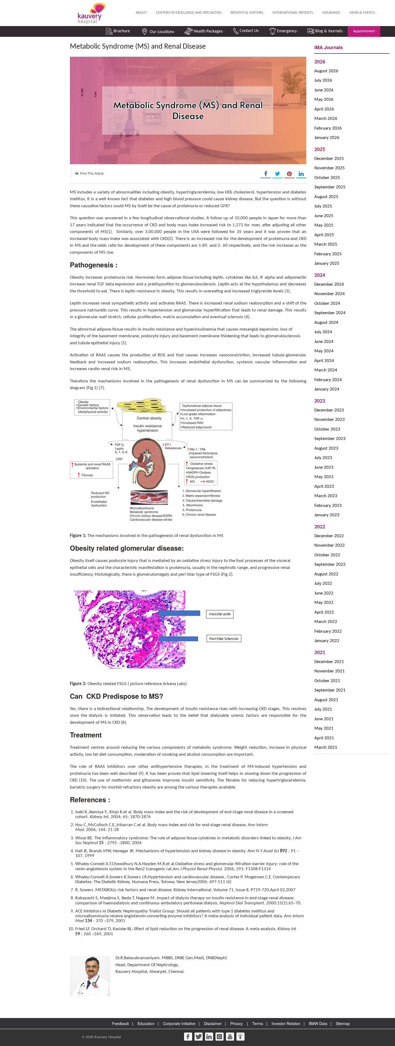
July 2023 (323, 458)
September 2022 (330, 564)
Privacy (236, 1023)
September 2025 (330, 187)
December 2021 (329, 662)
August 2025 (326, 197)
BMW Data (318, 1023)
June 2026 (323, 90)
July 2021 (323, 709)
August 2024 (326, 322)
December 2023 (329, 410)
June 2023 (323, 467)
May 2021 (323, 728)
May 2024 (323, 351)
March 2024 (325, 370)
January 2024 (326, 389)
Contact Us (248, 31)
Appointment (364, 31)
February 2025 (328, 254)
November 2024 (329, 294)
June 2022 (323, 593)
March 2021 (325, 747)
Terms (257, 1023)
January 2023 (326, 515)
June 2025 (323, 216)
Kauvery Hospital (107, 1036)
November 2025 (329, 168)
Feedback (120, 1023)
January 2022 (326, 641)
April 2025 (324, 235)
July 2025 (323, 206)
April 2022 (324, 612)
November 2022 (329, 545)
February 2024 (328, 380)
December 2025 (329, 158)
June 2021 (323, 719)
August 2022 (326, 574)
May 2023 (323, 477)
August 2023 (326, 448)
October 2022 (327, 555)
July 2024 (323, 332)
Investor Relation (286, 1023)
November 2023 (329, 419)
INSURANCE (331, 13)
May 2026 (323, 99)
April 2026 (324, 109)
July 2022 (323, 583)
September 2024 (330, 313)
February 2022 (328, 631)
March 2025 (325, 244)
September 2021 (330, 690)
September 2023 (330, 438)
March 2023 (325, 496)
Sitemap (343, 1023)
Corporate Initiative (179, 1023)
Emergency (286, 31)
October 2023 (327, 429)
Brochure (121, 31)
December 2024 (329, 284)
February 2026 (328, 128)
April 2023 (324, 486)
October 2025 (327, 177)
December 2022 (329, 536)
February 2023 (328, 505)
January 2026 (326, 137)
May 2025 (323, 225)
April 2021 (324, 738)
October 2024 (327, 303)
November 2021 (329, 671)
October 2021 (327, 681)
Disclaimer (213, 1023)
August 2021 (326, 700)
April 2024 (324, 361)
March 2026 (325, 118)
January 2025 (326, 263)
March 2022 (325, 621)
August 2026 (326, 71)
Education (146, 1023)
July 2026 (323, 80)
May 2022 (323, 602)
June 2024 (323, 341)
